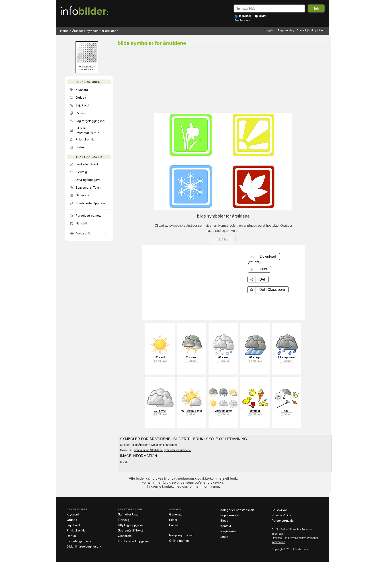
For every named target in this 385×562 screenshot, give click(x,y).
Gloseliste (125, 536)
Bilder (262, 16)
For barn (175, 525)
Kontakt (225, 526)
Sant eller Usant (129, 514)
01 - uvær (192, 357)
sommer (255, 410)
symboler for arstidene (177, 450)
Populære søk (242, 20)
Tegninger (244, 16)
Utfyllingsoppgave (130, 525)
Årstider (77, 31)
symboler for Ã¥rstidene (148, 450)
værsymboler (223, 410)
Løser (173, 519)
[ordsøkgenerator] (86, 72)
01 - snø (223, 357)
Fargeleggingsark (79, 541)
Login (224, 536)
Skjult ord (73, 525)
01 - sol (160, 357)
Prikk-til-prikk (76, 530)
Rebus (71, 536)
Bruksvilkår (279, 510)
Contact (301, 30)
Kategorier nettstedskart (237, 510)
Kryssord (73, 514)
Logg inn (269, 30)
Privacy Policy (281, 515)
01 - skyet (160, 410)
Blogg (224, 520)
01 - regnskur (286, 357)
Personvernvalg (283, 520)
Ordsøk (72, 519)
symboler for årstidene (102, 31)
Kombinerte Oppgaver (133, 541)
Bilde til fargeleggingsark (84, 546)
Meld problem (316, 30)
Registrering (229, 531)
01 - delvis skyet (191, 410)
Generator (176, 514)
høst (286, 410)
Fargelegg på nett (181, 535)
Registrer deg (286, 30)
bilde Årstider (140, 444)
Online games (179, 540)
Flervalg (123, 519)
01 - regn (254, 357)
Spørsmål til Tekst (130, 530)
